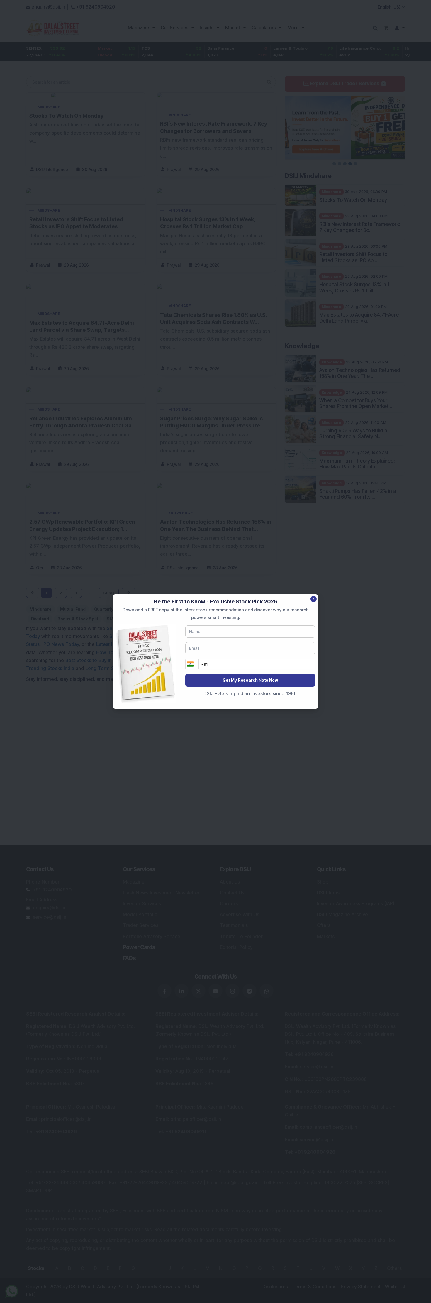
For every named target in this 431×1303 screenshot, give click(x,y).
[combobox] (192, 664)
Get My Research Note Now (250, 680)
